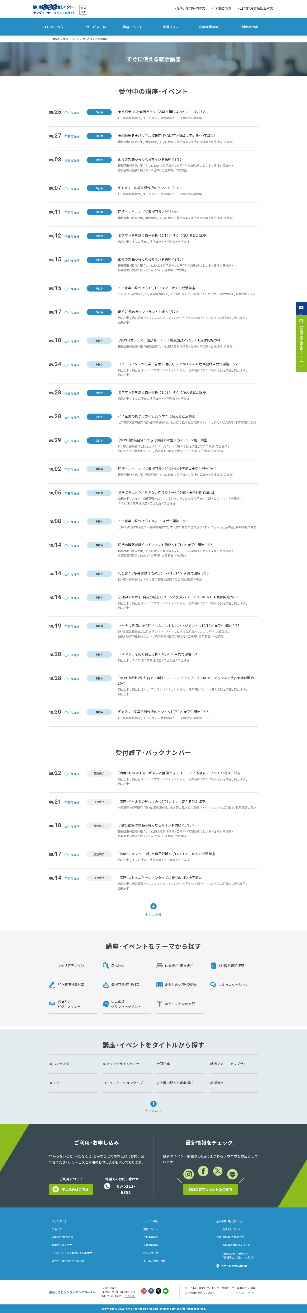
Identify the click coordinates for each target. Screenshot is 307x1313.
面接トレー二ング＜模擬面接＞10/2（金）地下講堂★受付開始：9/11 (167, 468)
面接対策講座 (199, 142)
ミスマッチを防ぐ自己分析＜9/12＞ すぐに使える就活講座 (162, 235)
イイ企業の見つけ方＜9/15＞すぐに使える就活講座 (156, 287)
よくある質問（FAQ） (154, 1261)
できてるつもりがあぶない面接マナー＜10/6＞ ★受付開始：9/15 (166, 492)
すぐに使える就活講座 (157, 118)
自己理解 (169, 241)
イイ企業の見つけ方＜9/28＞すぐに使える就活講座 (156, 416)
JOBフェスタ (59, 1063)
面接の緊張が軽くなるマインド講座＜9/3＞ (150, 159)
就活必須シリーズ (154, 446)
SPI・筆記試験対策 (70, 984)
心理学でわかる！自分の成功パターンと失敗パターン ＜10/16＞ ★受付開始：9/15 (178, 596)
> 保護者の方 (221, 7)
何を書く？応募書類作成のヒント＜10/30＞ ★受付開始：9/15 (163, 711)
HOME (56, 39)
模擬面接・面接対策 (130, 142)
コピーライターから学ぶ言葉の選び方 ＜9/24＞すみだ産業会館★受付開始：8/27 (177, 363)
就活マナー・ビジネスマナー (69, 1003)
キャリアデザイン (70, 965)
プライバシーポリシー (245, 1293)
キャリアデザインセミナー (123, 1063)
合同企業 (163, 1063)
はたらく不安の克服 (187, 318)
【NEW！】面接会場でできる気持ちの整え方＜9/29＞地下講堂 (162, 439)
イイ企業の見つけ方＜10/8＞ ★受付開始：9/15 (153, 520)
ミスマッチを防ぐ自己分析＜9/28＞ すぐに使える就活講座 (162, 392)
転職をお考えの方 (62, 1245)
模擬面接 (151, 142)
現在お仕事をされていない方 (68, 1261)
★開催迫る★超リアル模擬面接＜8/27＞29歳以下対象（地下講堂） (167, 135)
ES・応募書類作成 (129, 118)
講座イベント (133, 26)
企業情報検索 (209, 26)
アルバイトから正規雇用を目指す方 (72, 1253)
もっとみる (153, 914)
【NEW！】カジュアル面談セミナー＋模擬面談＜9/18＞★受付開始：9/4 (169, 340)
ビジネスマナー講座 (226, 498)
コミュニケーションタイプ (123, 1082)
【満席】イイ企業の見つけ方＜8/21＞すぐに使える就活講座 (161, 801)
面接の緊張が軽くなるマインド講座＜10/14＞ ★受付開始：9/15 (165, 544)
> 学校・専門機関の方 (190, 7)
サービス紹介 (150, 1221)
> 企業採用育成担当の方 (255, 7)
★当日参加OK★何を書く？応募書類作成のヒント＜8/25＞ (162, 111)
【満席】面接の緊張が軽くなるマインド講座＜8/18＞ (156, 825)
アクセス (130, 1296)
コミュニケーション (233, 984)
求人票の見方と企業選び (186, 294)
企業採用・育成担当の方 (229, 1221)
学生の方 (57, 1229)
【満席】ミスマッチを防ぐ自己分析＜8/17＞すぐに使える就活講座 (166, 853)
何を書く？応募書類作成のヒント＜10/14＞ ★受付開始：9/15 (163, 573)
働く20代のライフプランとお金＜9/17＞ (148, 311)
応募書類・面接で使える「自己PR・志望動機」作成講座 (152, 170)
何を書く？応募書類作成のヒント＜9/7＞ (148, 187)
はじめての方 (53, 26)
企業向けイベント (233, 1229)
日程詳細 (73, 113)
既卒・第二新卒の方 (62, 1237)
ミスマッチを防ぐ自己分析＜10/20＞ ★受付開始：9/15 (158, 653)
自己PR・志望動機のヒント (194, 165)
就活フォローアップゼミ (228, 1063)
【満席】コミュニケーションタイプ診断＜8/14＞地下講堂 (160, 877)
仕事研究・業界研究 (130, 294)
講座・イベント (71, 39)
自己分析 (124, 241)
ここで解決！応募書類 (188, 118)
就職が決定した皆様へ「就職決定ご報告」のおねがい (239, 1255)
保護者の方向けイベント (236, 1245)
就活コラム (170, 26)
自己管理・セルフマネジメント (151, 318)
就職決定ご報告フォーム (301, 343)
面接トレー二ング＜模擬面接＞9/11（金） (148, 211)
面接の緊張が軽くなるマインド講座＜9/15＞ (151, 259)
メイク (136, 498)
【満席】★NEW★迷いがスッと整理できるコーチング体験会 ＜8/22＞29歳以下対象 (179, 772)
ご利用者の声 (248, 26)
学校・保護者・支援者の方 (230, 1237)
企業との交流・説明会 (181, 984)
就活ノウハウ (150, 1253)
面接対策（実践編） (222, 142)
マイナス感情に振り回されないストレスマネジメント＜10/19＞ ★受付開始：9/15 (179, 625)
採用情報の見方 (246, 294)
